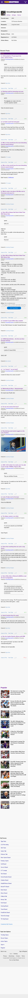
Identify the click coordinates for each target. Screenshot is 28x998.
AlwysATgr (3, 124)
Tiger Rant (8, 83)
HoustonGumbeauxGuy (5, 169)
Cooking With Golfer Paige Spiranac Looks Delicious (17, 802)
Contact (18, 956)
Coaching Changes (10, 204)
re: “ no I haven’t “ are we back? (9, 369)
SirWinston (11, 177)
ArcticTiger (3, 469)
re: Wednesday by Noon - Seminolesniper (12, 388)
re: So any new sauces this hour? (10, 406)
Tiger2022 (3, 372)
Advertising (11, 956)
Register (3, 947)
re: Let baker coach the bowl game (10, 121)
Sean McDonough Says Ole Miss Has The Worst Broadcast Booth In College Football (18, 794)
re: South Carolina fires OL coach (10, 615)
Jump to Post (4, 88)
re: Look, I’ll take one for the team (10, 497)
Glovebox (2, 195)
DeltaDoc (2, 94)
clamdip (2, 519)
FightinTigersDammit (4, 147)
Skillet (26, 322)
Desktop (16, 953)
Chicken (2, 435)
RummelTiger (3, 216)
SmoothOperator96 (9, 59)
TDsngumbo (3, 499)
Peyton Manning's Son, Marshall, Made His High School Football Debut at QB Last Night (18, 774)
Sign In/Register (23, 951)
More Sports (8, 361)
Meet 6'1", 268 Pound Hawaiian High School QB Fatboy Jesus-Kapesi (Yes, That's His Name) (17, 784)
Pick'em (19, 15)
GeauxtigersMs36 (4, 639)
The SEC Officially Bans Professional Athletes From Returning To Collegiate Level (17, 724)
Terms (23, 956)
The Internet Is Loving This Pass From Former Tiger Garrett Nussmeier (17, 692)
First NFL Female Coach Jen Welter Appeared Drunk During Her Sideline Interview (18, 764)
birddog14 (3, 60)
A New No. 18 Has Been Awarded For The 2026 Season (16, 733)
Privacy (5, 956)
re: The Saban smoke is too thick (9, 516)
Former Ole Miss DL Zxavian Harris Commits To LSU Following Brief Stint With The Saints (18, 703)
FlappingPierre (3, 409)
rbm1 (25, 579)
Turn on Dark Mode (14, 960)
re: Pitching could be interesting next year (12, 91)
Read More (15, 308)
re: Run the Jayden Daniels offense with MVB (13, 636)
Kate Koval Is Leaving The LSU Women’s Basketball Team (17, 743)
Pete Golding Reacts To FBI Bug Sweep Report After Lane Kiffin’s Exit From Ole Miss (17, 713)
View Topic (10, 88)
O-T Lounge (8, 157)
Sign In (2, 944)
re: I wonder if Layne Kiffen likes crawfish (12, 320)
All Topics (14, 15)
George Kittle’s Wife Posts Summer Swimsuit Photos (17, 752)
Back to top (3, 951)
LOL (26, 390)
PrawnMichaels (3, 618)
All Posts (8, 15)
